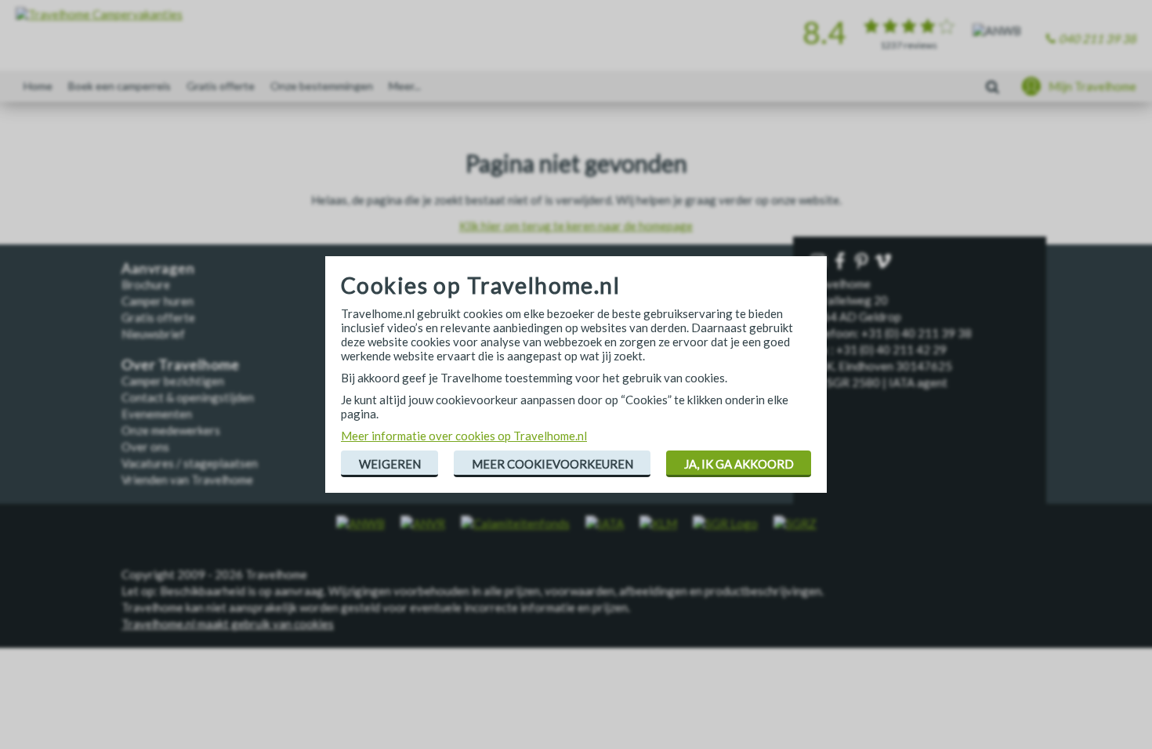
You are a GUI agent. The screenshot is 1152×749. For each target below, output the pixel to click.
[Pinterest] (863, 262)
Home (38, 85)
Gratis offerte (221, 85)
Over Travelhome (180, 364)
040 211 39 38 (1097, 38)
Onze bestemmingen (321, 85)
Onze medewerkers (170, 430)
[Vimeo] (885, 262)
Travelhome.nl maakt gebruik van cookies (227, 624)
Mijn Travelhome (1092, 86)
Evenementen (156, 414)
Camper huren (157, 301)
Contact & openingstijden (187, 397)
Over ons (145, 447)
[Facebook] (842, 262)
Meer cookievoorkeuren (552, 464)
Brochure (145, 284)
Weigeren (390, 464)
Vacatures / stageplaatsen (189, 463)
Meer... (405, 85)
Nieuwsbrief (153, 334)
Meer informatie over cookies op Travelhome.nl (464, 436)
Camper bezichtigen (172, 381)
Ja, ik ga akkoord (739, 464)
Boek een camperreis (119, 85)
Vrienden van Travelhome (187, 479)
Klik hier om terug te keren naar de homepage (576, 226)
